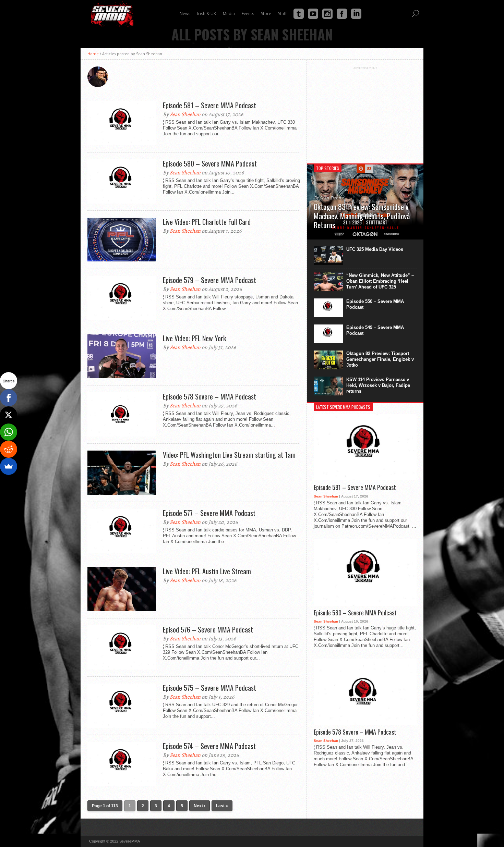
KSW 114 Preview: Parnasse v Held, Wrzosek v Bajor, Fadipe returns (378, 385)
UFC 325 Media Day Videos (374, 249)
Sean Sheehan (185, 114)
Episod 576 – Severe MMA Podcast (208, 629)
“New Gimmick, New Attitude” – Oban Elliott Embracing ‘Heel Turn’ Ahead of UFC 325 (380, 281)
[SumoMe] (8, 466)
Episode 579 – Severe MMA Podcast (209, 280)
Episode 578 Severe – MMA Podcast (209, 396)
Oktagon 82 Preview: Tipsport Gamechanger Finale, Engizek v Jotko (380, 359)
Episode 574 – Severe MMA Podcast (209, 746)
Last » (222, 805)
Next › (199, 805)
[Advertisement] (365, 112)
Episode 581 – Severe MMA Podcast (209, 105)
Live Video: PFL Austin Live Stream (207, 571)
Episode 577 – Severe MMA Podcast (209, 513)
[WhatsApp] (8, 432)
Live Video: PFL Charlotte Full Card (207, 222)
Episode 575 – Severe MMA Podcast (209, 688)
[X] (8, 415)
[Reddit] (8, 449)
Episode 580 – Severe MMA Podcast (210, 163)
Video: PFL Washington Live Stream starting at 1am (229, 455)
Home (93, 53)
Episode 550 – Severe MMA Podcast (375, 304)
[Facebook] (8, 397)
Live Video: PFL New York (194, 338)
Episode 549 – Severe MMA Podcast (375, 330)
